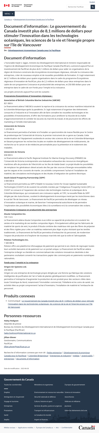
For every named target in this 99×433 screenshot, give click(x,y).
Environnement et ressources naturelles (49, 392)
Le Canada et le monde (42, 415)
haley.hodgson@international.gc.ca (19, 333)
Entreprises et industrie (60, 355)
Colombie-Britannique (38, 355)
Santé (6, 415)
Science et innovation (72, 392)
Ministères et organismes (43, 385)
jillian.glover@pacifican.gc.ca (17, 346)
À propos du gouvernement (75, 385)
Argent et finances (41, 420)
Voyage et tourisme (11, 401)
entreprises (9, 358)
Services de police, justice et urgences (48, 406)
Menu (10, 13)
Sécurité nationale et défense (45, 397)
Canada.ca (8, 19)
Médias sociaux (9, 428)
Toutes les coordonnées (13, 385)
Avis (57, 428)
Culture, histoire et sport (43, 401)
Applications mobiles (25, 428)
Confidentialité (66, 428)
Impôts (6, 420)
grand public (87, 355)
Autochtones (69, 397)
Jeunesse (68, 406)
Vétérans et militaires (72, 401)
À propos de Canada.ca (44, 428)
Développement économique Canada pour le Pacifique (34, 19)
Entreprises (8, 406)
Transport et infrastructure (44, 410)
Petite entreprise (54, 352)
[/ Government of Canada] (18, 5)
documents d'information (27, 358)
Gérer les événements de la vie (76, 410)
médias (76, 355)
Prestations (8, 410)
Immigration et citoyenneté (14, 397)
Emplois (7, 392)
